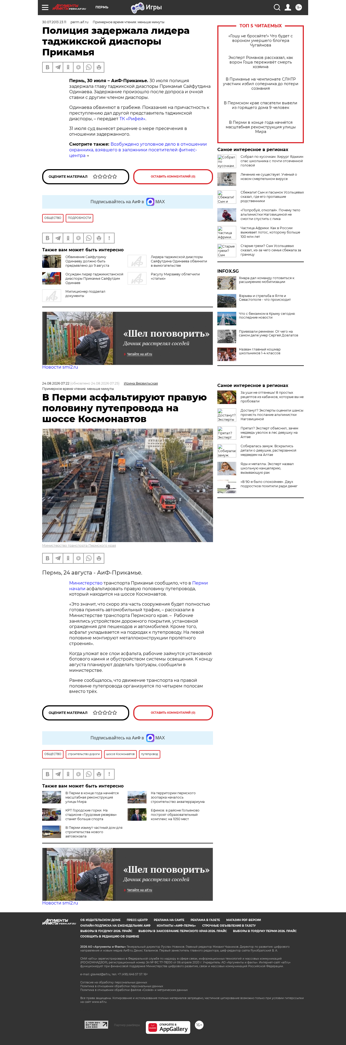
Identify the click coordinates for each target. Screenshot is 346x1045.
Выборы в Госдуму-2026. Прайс (106, 931)
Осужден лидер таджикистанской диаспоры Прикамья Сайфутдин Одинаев (94, 278)
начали (77, 588)
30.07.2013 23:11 (54, 22)
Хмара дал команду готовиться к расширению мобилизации (266, 280)
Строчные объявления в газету (229, 925)
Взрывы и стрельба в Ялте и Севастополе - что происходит (265, 298)
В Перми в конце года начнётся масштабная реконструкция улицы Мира (261, 127)
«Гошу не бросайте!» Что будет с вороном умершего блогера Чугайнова (260, 41)
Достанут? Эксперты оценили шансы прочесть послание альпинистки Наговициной (272, 414)
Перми (200, 583)
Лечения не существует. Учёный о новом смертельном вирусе (269, 176)
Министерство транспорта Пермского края (79, 545)
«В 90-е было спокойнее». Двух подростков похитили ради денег (269, 484)
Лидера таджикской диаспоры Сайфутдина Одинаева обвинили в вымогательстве (179, 261)
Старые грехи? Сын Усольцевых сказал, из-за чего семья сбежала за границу (271, 250)
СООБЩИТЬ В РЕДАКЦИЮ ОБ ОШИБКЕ (109, 936)
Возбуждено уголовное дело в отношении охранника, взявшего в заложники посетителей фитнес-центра (138, 150)
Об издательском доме (100, 920)
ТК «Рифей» (132, 118)
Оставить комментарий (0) (173, 176)
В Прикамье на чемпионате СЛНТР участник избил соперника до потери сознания (260, 84)
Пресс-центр (137, 920)
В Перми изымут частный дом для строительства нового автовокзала (93, 832)
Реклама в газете (205, 920)
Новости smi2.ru (60, 367)
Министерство (85, 583)
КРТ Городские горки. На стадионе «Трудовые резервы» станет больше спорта (91, 814)
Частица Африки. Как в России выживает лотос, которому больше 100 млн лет (270, 232)
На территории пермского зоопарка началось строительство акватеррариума (178, 797)
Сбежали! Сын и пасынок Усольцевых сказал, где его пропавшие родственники (272, 196)
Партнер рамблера (127, 1025)
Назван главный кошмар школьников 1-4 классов (260, 351)
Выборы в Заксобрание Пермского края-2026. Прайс (182, 931)
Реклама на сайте (169, 920)
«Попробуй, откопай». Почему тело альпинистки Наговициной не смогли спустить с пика (270, 214)
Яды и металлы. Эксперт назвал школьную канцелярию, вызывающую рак (267, 468)
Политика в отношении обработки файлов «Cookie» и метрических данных (134, 990)
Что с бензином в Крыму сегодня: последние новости (267, 315)
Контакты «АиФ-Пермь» (176, 925)
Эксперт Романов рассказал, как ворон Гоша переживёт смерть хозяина (260, 62)
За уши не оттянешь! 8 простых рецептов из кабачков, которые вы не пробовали (272, 396)
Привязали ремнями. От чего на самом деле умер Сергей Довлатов (268, 333)
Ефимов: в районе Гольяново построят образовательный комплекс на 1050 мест (175, 814)
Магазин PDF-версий (243, 920)
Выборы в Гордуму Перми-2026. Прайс (265, 931)
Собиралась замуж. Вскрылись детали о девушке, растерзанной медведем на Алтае (268, 450)
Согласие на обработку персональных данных (113, 982)
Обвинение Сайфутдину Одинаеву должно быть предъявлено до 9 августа (87, 261)
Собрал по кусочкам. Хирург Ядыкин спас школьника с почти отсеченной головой (272, 161)
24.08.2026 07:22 (55, 383)
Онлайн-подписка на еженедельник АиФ (115, 925)
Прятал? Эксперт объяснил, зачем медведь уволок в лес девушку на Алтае (269, 432)
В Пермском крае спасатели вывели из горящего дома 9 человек (260, 105)
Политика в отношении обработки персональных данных (121, 986)
